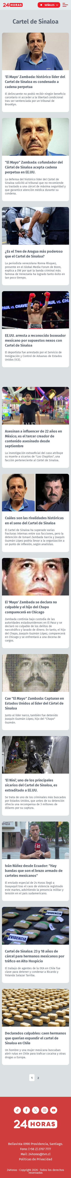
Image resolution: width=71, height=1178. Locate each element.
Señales (50, 5)
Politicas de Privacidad (35, 1159)
